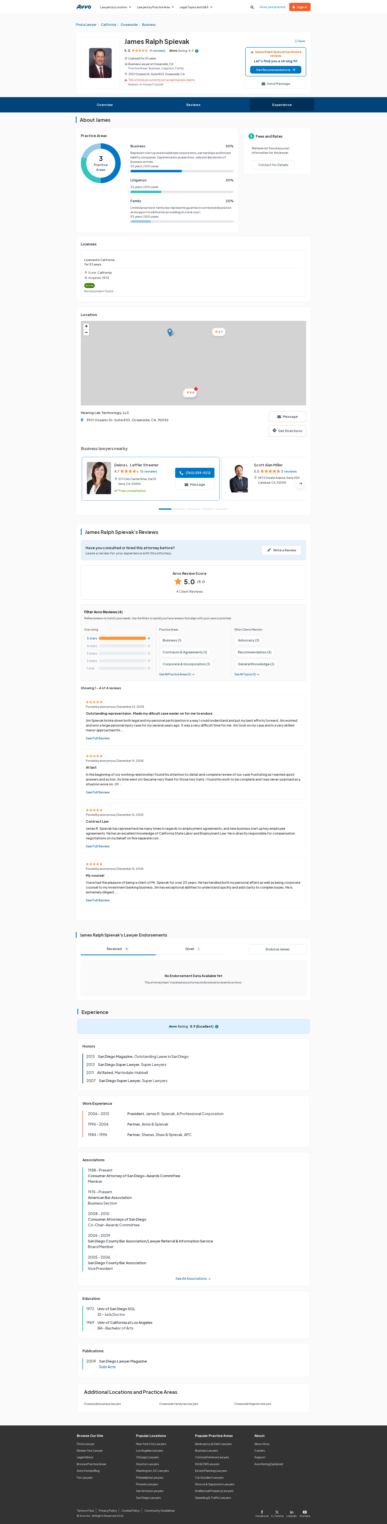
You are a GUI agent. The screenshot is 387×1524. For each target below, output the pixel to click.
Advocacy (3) (248, 640)
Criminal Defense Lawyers (212, 1457)
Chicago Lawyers (147, 1457)
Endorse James (278, 949)
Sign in (302, 7)
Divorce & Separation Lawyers (214, 1484)
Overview (105, 105)
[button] (275, 70)
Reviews (193, 105)
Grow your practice (272, 7)
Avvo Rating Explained (268, 1464)
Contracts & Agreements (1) (185, 652)
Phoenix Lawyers (147, 1484)
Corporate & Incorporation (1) (186, 664)
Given (192, 949)
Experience (282, 105)
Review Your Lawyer (90, 1450)
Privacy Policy (108, 1510)
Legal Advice (85, 1457)
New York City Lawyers (151, 1444)
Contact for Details (273, 165)
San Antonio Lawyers (149, 1491)
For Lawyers (85, 1477)
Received (117, 949)
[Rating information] (197, 51)
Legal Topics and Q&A (194, 7)
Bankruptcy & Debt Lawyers (213, 1444)
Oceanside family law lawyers (178, 1403)
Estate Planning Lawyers (211, 1470)
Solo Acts (107, 1366)
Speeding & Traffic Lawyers (213, 1497)
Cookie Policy (131, 1510)
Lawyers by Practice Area (153, 7)
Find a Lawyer (86, 1444)
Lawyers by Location (113, 7)
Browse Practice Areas (91, 1464)
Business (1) (172, 640)
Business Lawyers (206, 1450)
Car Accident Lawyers (209, 1477)
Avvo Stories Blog (88, 1470)
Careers (259, 1450)
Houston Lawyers (147, 1464)
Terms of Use (85, 1510)
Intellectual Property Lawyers (214, 1491)
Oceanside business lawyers (102, 1403)
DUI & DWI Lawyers (207, 1464)
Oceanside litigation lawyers (252, 1403)
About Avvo (261, 1444)
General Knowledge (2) (256, 664)
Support (259, 1457)
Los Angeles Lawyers (149, 1450)
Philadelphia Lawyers (149, 1477)
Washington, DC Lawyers (152, 1470)
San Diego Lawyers (148, 1497)
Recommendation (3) (255, 652)
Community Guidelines (160, 1510)
